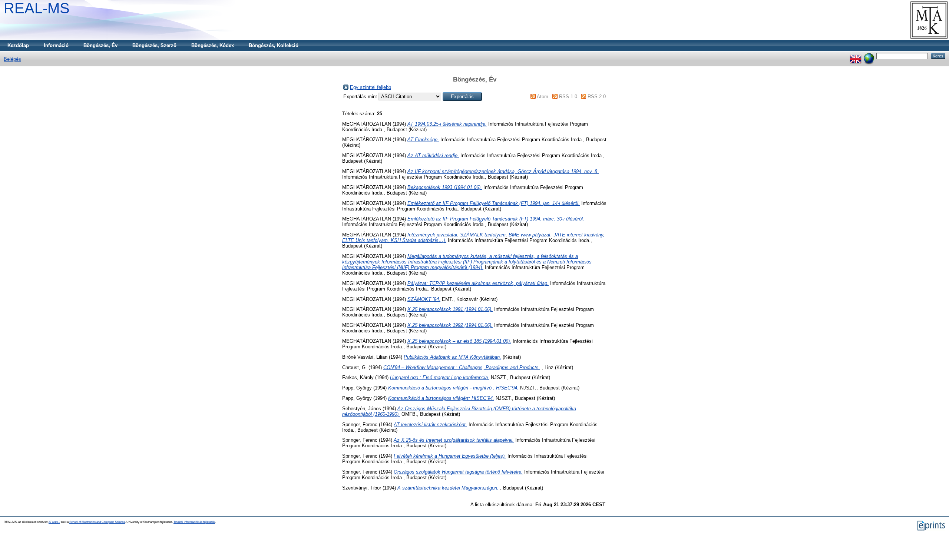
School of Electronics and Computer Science (97, 522)
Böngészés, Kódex (212, 45)
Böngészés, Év (100, 45)
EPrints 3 (54, 522)
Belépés (12, 59)
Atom (542, 96)
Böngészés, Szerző (154, 45)
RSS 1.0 (568, 96)
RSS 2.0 (597, 96)
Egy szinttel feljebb (370, 87)
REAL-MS (37, 8)
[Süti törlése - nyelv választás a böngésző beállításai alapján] (869, 56)
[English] (856, 56)
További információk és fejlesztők (194, 522)
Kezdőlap (18, 45)
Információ (56, 45)
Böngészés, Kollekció (273, 45)
